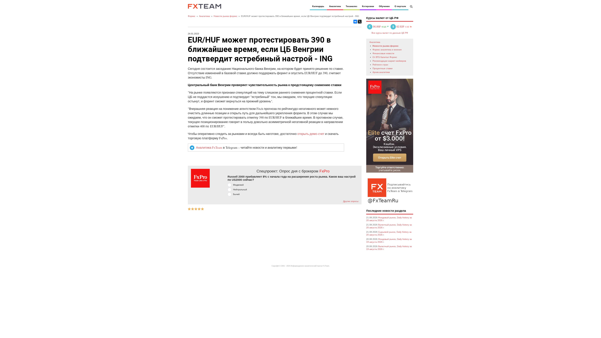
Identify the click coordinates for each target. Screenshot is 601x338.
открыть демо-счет (310, 134)
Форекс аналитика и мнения (387, 49)
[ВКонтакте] (355, 21)
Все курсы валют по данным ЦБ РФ (390, 33)
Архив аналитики (381, 72)
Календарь (318, 6)
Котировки (368, 6)
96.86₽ (375, 26)
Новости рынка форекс (385, 46)
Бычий (236, 194)
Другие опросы (350, 201)
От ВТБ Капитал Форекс (384, 57)
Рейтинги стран (380, 64)
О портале (400, 6)
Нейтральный (240, 189)
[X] (360, 21)
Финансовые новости (383, 53)
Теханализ (351, 6)
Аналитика (335, 6)
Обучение (384, 6)
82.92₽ (399, 26)
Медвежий (238, 185)
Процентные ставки (382, 68)
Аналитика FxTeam (209, 147)
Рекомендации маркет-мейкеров (389, 61)
